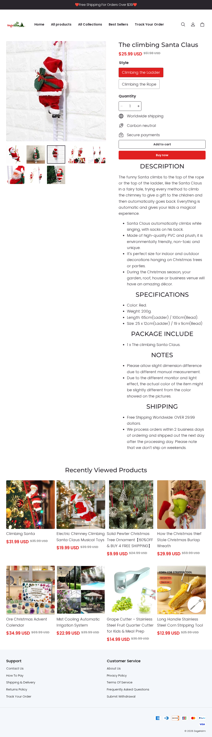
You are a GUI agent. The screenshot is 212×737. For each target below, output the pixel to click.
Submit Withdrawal (121, 696)
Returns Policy (16, 689)
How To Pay (14, 675)
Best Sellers (118, 24)
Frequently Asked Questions (128, 689)
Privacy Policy (117, 675)
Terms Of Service (119, 682)
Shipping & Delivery (20, 682)
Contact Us (15, 668)
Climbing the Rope (139, 84)
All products (61, 24)
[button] (183, 24)
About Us (114, 668)
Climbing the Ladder (141, 72)
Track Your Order (149, 24)
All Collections (90, 24)
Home (39, 24)
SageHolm (200, 731)
